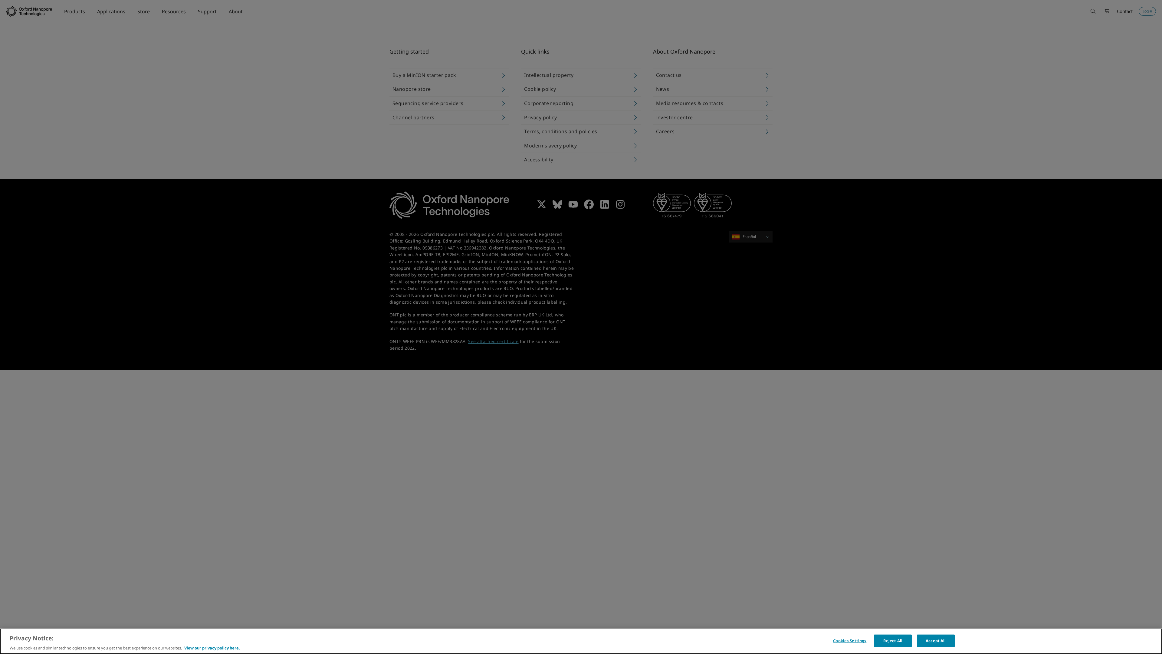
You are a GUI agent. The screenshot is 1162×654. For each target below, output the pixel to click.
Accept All (936, 640)
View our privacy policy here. (212, 647)
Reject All (892, 640)
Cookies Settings (849, 640)
